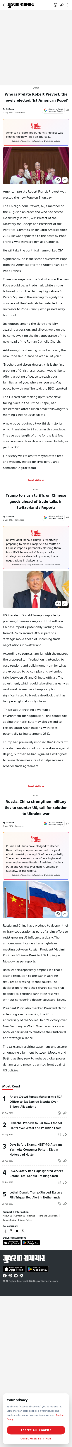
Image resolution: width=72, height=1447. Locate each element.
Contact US (19, 1215)
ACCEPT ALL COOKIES (36, 1430)
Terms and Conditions (47, 1215)
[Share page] (62, 5)
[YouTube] (17, 1230)
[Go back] (4, 5)
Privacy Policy (25, 1220)
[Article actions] (68, 5)
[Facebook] (5, 1230)
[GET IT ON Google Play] (31, 1242)
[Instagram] (11, 1230)
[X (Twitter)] (23, 1230)
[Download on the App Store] (12, 1242)
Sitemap (31, 1215)
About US (7, 1215)
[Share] (67, 110)
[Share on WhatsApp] (55, 5)
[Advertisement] (36, 48)
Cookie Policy (9, 1220)
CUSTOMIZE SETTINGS (36, 1438)
